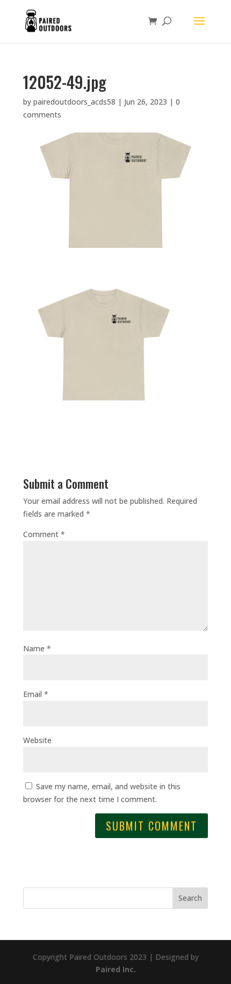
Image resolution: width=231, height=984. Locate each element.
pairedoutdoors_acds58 (74, 102)
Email (35, 694)
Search (190, 898)
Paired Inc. (116, 969)
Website (37, 740)
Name (37, 648)
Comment (44, 534)
